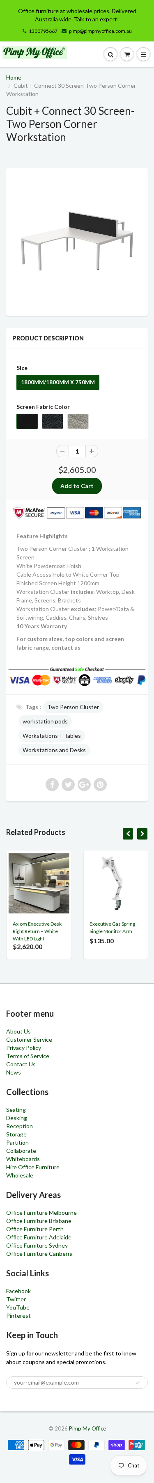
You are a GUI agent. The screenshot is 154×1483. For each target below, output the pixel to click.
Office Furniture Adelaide (38, 1237)
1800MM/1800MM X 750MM (58, 382)
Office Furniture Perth (35, 1228)
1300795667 (43, 31)
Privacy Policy (23, 1047)
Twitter (16, 1299)
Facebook (18, 1290)
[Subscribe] (137, 1382)
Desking (16, 1117)
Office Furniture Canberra (39, 1253)
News (13, 1072)
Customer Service (29, 1039)
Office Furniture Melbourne (41, 1212)
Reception (19, 1126)
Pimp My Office (87, 1428)
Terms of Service (27, 1055)
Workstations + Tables (52, 735)
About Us (18, 1031)
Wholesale (19, 1175)
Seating (16, 1109)
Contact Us (21, 1064)
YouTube (18, 1307)
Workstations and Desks (54, 749)
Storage (16, 1134)
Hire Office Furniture (33, 1167)
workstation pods (45, 721)
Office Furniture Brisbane (38, 1220)
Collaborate (21, 1150)
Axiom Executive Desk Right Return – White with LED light (36, 931)
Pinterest (18, 1315)
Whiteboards (23, 1158)
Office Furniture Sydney (37, 1245)
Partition (17, 1142)
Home (13, 77)
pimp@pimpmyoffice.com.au (100, 31)
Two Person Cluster (73, 706)
